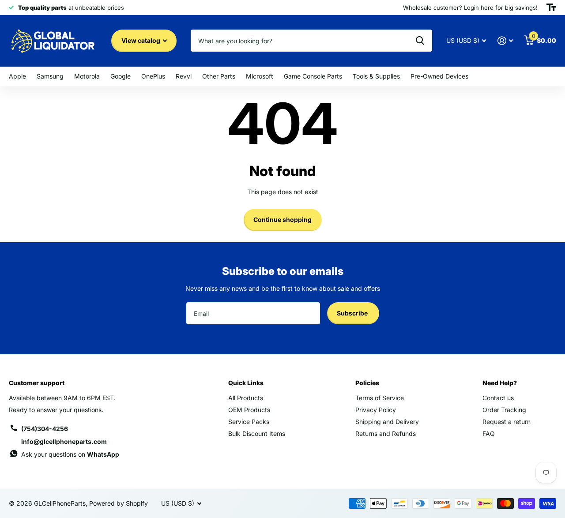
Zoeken (420, 41)
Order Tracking (504, 409)
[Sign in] (505, 41)
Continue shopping (282, 219)
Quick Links (246, 383)
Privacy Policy (375, 409)
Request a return (506, 421)
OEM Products (249, 409)
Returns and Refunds (385, 433)
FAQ (488, 433)
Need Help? (499, 383)
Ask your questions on (70, 454)
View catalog (141, 40)
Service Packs (248, 421)
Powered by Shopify (118, 503)
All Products (245, 398)
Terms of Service (379, 398)
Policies (367, 383)
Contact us (498, 398)
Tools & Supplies (376, 76)
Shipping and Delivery (387, 421)
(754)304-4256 (44, 428)
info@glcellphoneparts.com (64, 441)
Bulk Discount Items (256, 433)
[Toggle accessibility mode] (551, 7)
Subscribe (353, 313)
